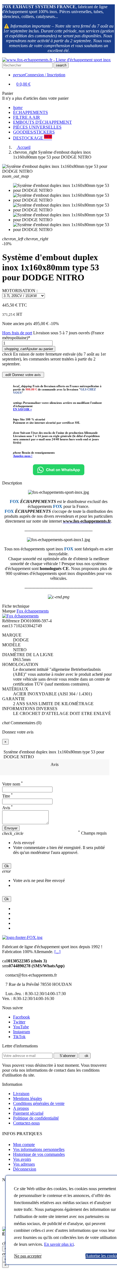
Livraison (21, 1093)
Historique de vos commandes (39, 1154)
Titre (7, 796)
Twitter (19, 1022)
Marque (9, 611)
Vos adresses (24, 1164)
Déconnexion (24, 1169)
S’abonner (67, 1056)
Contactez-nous (26, 1123)
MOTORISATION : (20, 290)
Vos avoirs (22, 1159)
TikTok (19, 1036)
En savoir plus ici (59, 1244)
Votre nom (12, 784)
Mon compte (24, 1144)
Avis (55, 764)
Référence (11, 621)
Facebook (21, 1017)
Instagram (21, 1031)
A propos (21, 1108)
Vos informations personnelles (38, 1149)
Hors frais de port (17, 333)
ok (86, 1056)
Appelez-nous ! (22, 455)
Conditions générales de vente (38, 1103)
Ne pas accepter (27, 1256)
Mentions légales (27, 1098)
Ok (6, 866)
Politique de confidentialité (36, 1118)
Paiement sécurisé (28, 1113)
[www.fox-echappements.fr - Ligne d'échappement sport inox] (56, 59)
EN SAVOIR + (22, 409)
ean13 (7, 625)
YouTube (21, 1027)
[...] (57, 951)
